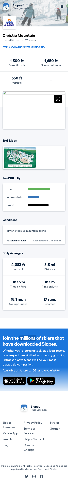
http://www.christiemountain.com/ (24, 46)
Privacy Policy (33, 422)
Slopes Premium (9, 425)
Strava (54, 422)
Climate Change (29, 447)
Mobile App (10, 433)
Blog (6, 445)
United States (11, 40)
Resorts (8, 439)
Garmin (55, 428)
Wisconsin (31, 40)
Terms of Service (29, 431)
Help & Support (34, 439)
